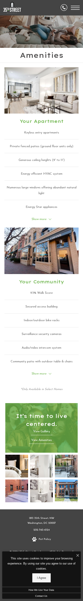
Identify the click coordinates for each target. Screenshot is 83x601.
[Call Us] (64, 7)
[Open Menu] (75, 7)
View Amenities (41, 440)
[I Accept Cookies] (77, 556)
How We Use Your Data (41, 590)
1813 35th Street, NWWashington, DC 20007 (41, 520)
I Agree (41, 578)
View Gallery (41, 431)
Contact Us (41, 596)
